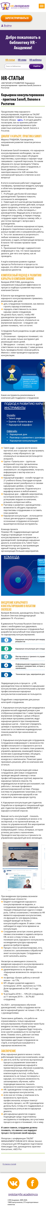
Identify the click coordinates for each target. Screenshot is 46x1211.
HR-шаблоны (35, 59)
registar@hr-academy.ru (23, 1194)
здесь (20, 119)
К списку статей (9, 1164)
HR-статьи (10, 59)
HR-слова (22, 59)
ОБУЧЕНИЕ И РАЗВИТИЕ (12, 83)
